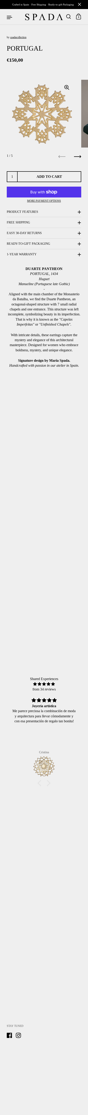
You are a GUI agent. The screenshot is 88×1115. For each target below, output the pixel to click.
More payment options (44, 200)
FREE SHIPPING (18, 222)
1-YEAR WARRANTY (22, 254)
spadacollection (18, 37)
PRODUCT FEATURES (22, 212)
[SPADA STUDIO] (44, 16)
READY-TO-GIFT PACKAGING (28, 243)
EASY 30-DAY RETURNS (24, 233)
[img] (44, 684)
